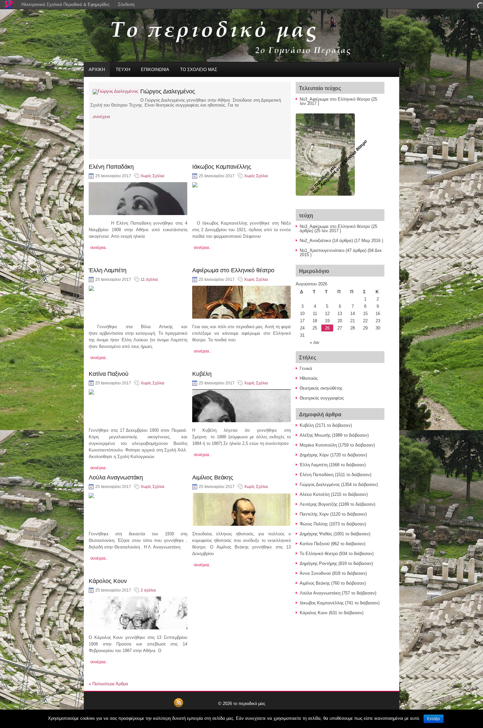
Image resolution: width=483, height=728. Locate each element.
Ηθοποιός (309, 378)
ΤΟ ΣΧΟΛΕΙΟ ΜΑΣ (198, 69)
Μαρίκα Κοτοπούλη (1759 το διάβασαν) (337, 445)
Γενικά (306, 368)
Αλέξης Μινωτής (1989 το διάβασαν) (334, 435)
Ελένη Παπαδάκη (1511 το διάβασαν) (335, 474)
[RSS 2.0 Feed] (178, 706)
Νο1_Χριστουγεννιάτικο (322, 250)
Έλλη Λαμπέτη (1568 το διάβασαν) (333, 464)
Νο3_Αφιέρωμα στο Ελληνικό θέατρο (335, 99)
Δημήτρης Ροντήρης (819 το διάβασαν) (336, 563)
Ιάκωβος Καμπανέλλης (221, 166)
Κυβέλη (202, 374)
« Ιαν (314, 342)
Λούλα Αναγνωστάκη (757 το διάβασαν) (338, 593)
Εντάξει (433, 718)
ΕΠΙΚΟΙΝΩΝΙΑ (155, 69)
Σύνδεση (126, 4)
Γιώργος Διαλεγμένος (167, 91)
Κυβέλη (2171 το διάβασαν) (326, 425)
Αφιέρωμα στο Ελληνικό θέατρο (233, 270)
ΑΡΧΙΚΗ (97, 69)
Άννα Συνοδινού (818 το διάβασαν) (333, 573)
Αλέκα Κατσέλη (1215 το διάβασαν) (334, 494)
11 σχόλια (149, 279)
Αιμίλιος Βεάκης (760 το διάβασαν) (333, 583)
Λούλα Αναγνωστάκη (116, 477)
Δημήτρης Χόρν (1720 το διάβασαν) (333, 454)
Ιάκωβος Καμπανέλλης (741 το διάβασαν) (340, 602)
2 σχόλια (148, 590)
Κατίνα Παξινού (108, 374)
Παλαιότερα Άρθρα (108, 683)
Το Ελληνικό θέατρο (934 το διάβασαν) (337, 553)
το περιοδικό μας (249, 703)
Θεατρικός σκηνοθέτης (321, 388)
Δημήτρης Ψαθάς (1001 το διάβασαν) (335, 533)
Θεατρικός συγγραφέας (322, 398)
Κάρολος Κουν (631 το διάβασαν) (331, 612)
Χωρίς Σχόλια (152, 176)
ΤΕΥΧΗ (123, 69)
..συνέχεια (100, 116)
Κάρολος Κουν (108, 581)
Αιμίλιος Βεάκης (212, 477)
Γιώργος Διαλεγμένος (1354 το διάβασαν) (339, 484)
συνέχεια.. (98, 247)
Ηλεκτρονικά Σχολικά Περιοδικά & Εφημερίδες (65, 4)
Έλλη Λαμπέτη (107, 270)
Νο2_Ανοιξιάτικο (315, 240)
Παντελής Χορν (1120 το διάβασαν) (333, 514)
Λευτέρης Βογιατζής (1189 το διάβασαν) (337, 504)
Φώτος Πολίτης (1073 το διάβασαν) (333, 524)
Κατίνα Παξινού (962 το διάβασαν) (332, 543)
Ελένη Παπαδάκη (111, 166)
